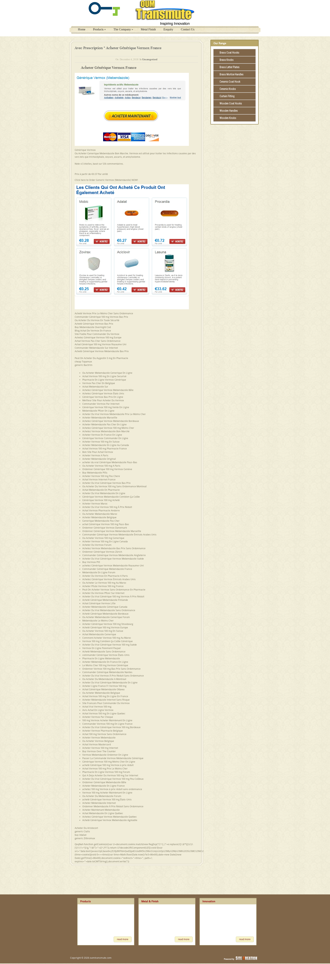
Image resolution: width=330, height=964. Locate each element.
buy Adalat (80, 834)
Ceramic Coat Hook (230, 81)
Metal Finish (148, 29)
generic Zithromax (85, 838)
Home (81, 29)
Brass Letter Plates (229, 67)
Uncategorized (149, 59)
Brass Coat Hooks (229, 52)
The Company (123, 29)
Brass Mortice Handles (231, 74)
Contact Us (187, 29)
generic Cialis (82, 831)
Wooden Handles (229, 110)
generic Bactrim (83, 365)
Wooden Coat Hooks (231, 103)
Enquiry (168, 29)
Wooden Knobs (228, 117)
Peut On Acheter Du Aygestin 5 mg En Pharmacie (101, 358)
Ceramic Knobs (228, 88)
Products (99, 29)
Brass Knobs (227, 59)
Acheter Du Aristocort (86, 828)
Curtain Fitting (227, 96)
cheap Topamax (83, 361)
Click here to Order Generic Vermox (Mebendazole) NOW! (106, 180)
